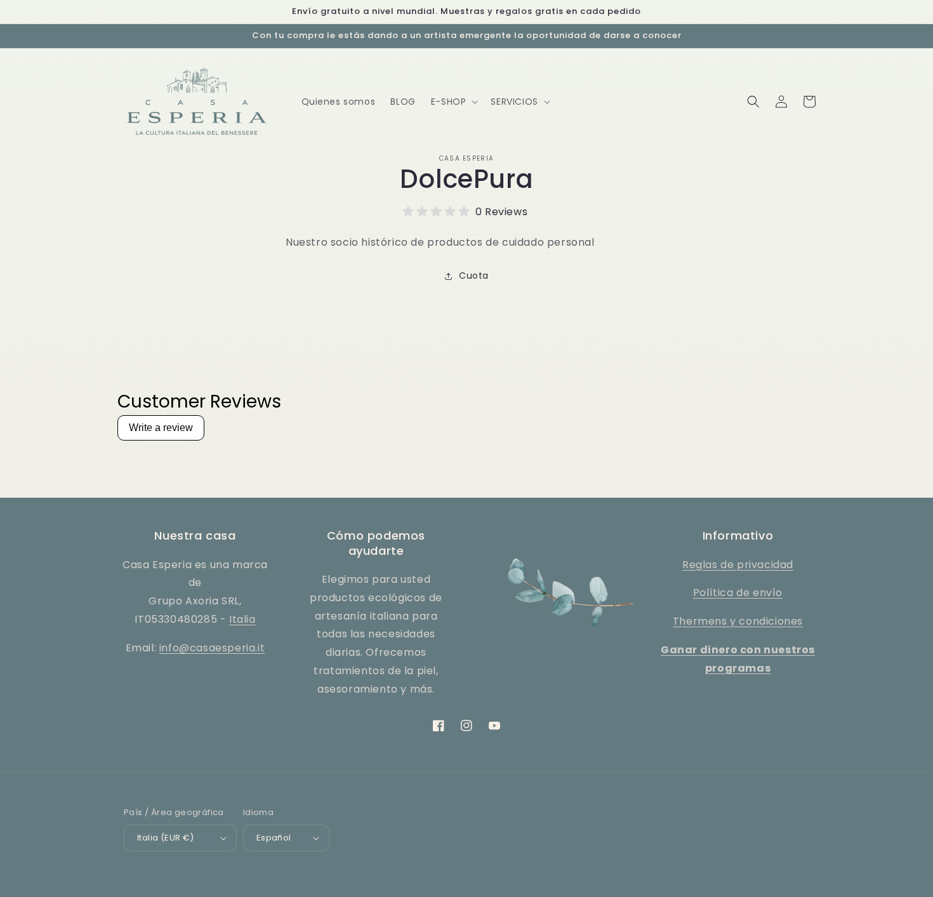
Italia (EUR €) (165, 838)
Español (273, 838)
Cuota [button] (474, 275)
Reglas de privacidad (737, 564)
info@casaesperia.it (212, 648)
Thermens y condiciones (738, 621)
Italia (242, 619)
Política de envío (738, 592)
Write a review (161, 427)
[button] (453, 101)
